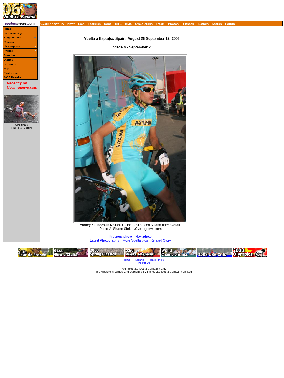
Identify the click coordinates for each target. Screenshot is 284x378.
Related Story (160, 240)
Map (6, 68)
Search (217, 23)
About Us (144, 262)
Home (7, 28)
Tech (81, 23)
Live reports (12, 46)
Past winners (12, 72)
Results (9, 41)
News (71, 23)
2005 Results (12, 77)
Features (94, 23)
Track (160, 23)
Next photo (143, 237)
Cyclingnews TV (52, 23)
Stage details (12, 37)
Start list (9, 55)
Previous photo (120, 237)
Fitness (188, 23)
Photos (173, 23)
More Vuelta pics (135, 240)
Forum (230, 23)
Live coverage (13, 33)
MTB (118, 23)
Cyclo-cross (144, 23)
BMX (128, 23)
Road (108, 23)
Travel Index (157, 259)
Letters (203, 23)
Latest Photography (104, 240)
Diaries (8, 59)
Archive (139, 259)
